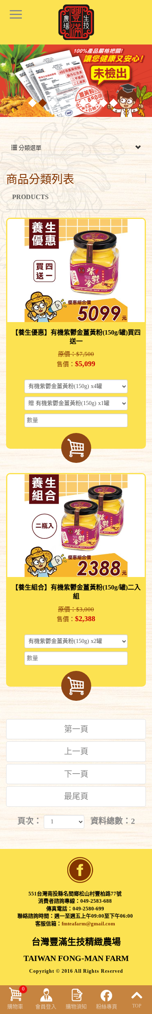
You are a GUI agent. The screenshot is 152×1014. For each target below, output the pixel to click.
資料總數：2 (112, 821)
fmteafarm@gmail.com (88, 924)
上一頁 (76, 751)
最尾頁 (76, 796)
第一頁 (76, 729)
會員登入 (45, 1006)
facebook (80, 870)
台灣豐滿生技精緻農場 (76, 22)
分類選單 (29, 148)
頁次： (29, 821)
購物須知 (76, 1006)
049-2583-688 (96, 901)
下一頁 (76, 774)
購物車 (16, 998)
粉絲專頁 (106, 1006)
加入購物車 (76, 448)
